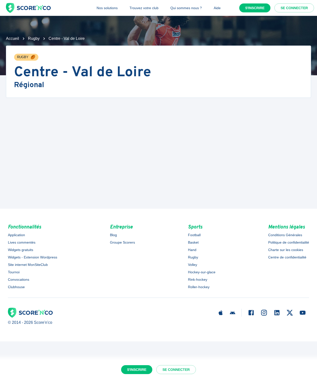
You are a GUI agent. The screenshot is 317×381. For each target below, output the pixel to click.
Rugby (34, 38)
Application (16, 235)
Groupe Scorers (122, 242)
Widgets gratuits (20, 250)
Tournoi (14, 272)
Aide (217, 8)
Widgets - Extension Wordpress (32, 257)
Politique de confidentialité (288, 242)
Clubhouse (16, 287)
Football (194, 235)
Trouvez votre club (144, 8)
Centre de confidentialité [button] (287, 257)
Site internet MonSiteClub (28, 265)
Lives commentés (21, 242)
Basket (193, 242)
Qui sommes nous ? (186, 8)
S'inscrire (254, 8)
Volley (192, 265)
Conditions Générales (285, 235)
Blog (113, 235)
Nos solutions (107, 8)
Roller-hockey (199, 287)
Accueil (12, 38)
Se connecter (294, 8)
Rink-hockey (197, 279)
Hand (192, 250)
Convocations (18, 279)
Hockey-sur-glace (201, 272)
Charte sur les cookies (285, 250)
